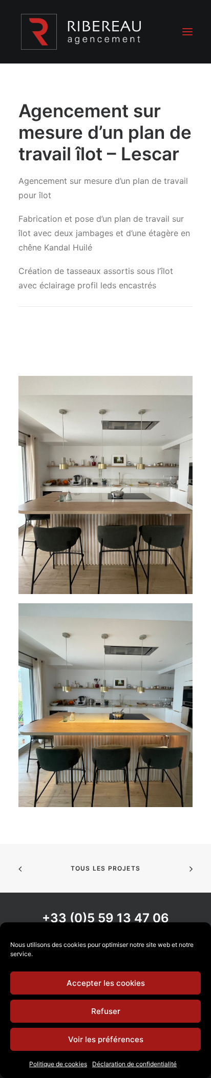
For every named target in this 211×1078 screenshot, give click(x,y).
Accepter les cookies (106, 983)
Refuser (105, 1011)
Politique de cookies (58, 1064)
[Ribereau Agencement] (81, 32)
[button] (187, 32)
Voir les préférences (105, 1039)
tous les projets (105, 868)
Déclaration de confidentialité (134, 1064)
